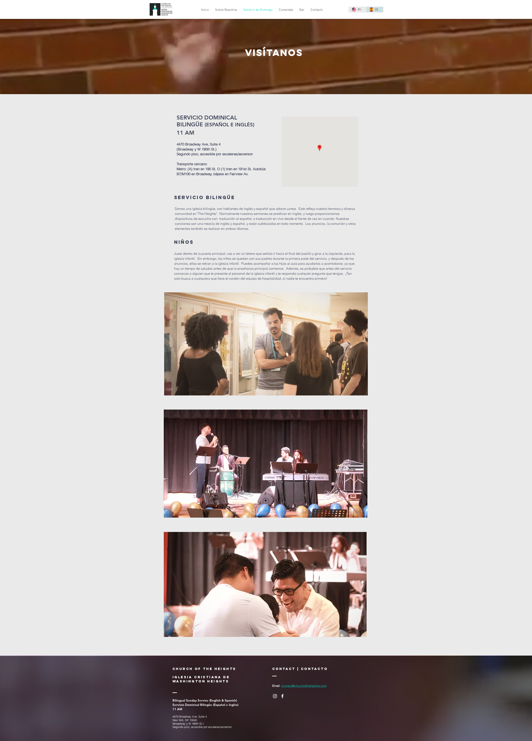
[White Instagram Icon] (275, 696)
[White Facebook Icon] (282, 696)
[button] (226, 10)
